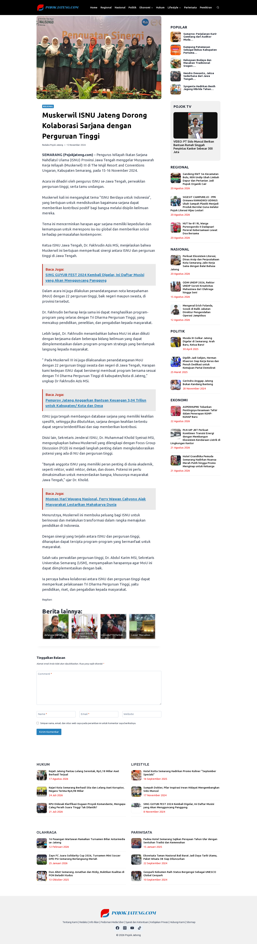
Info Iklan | (94, 922)
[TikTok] (139, 927)
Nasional (120, 7)
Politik (132, 7)
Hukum (160, 7)
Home (93, 7)
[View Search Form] (217, 7)
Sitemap (190, 922)
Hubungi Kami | (178, 922)
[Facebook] (117, 927)
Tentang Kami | (70, 922)
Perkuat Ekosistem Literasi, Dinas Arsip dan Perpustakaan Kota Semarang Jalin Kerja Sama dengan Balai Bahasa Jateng (194, 263)
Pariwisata (190, 7)
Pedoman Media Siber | (113, 922)
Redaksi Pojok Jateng (52, 145)
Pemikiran (206, 7)
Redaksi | (84, 922)
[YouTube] (132, 927)
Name (42, 713)
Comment (45, 673)
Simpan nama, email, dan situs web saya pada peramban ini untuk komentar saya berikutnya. (88, 723)
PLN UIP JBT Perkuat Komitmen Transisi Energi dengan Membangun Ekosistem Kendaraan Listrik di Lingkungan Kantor (195, 436)
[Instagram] (124, 927)
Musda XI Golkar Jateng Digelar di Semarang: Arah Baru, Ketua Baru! (199, 341)
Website (129, 713)
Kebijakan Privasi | (159, 922)
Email (85, 713)
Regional (106, 7)
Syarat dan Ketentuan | (137, 922)
